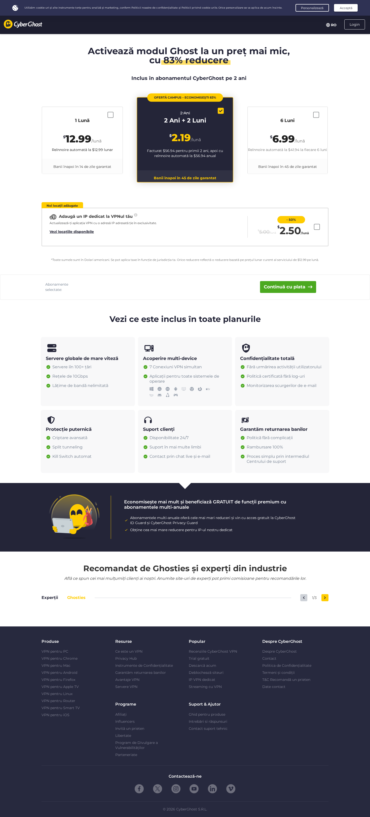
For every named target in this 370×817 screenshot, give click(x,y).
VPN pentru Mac (56, 665)
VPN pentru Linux (57, 693)
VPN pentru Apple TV (60, 686)
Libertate (123, 735)
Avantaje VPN (127, 679)
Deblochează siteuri (206, 672)
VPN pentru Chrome (60, 658)
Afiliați (121, 714)
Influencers (125, 721)
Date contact (273, 686)
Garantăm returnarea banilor (140, 672)
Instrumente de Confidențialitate (144, 665)
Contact (269, 658)
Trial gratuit (199, 658)
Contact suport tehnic (208, 728)
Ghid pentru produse (207, 714)
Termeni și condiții (278, 672)
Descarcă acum (202, 665)
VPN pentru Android (59, 672)
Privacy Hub (126, 658)
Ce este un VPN (128, 651)
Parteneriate (126, 754)
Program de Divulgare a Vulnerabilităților (136, 745)
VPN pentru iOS (55, 715)
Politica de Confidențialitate (286, 665)
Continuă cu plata (284, 287)
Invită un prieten (129, 728)
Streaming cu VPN (205, 686)
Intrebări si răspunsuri (208, 721)
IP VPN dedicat (202, 679)
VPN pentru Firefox (58, 679)
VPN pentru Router (58, 701)
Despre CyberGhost (279, 651)
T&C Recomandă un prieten (286, 679)
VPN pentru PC (55, 651)
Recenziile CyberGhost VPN (213, 651)
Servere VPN (126, 686)
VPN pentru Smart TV (61, 708)
